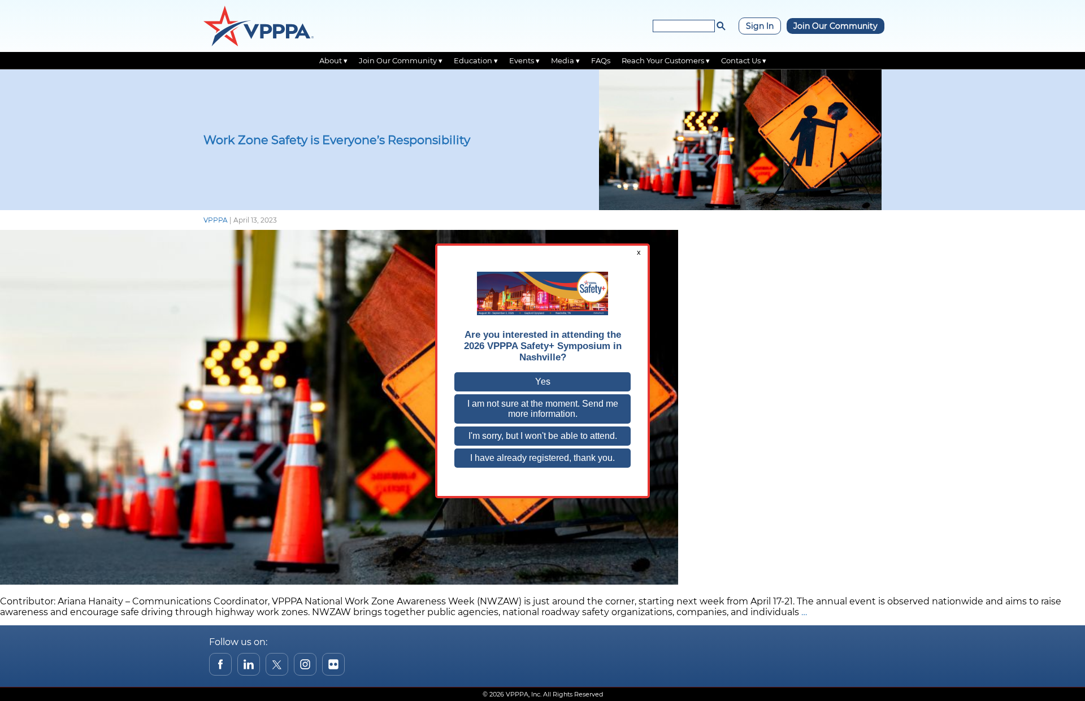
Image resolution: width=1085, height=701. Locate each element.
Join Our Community (835, 26)
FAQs (600, 60)
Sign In (760, 26)
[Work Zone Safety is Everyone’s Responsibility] (339, 581)
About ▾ (333, 60)
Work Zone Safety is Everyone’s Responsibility (336, 140)
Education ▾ (476, 60)
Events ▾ (524, 60)
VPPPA (215, 220)
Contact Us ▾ (743, 60)
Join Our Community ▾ (400, 60)
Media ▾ (565, 60)
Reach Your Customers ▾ (666, 60)
